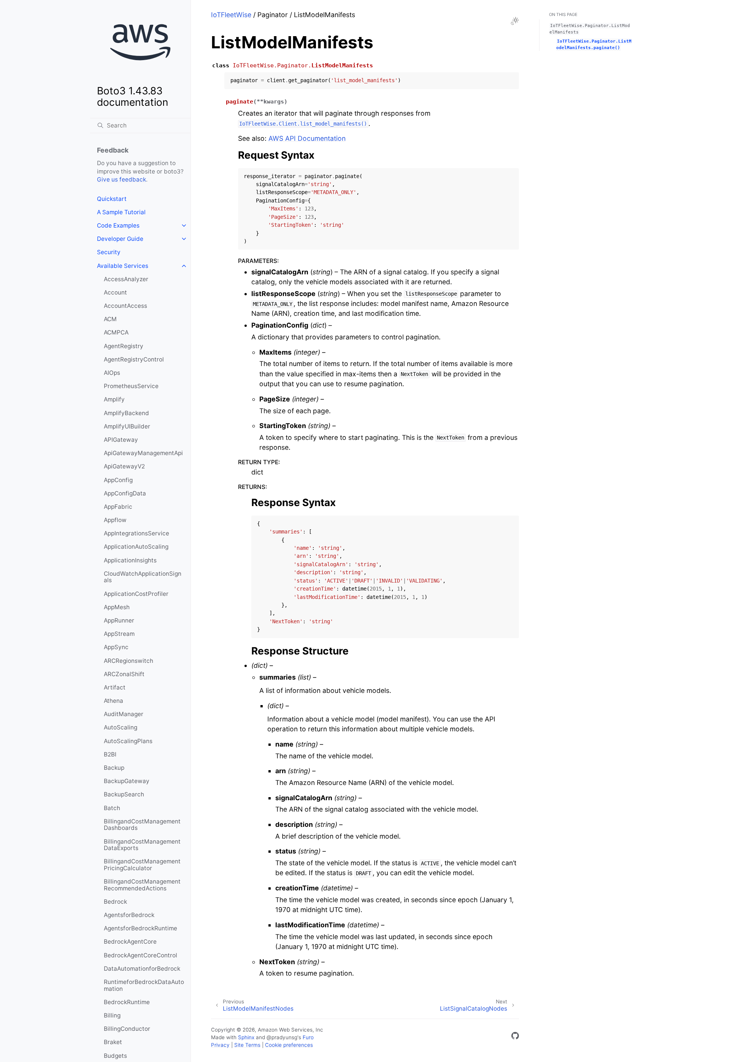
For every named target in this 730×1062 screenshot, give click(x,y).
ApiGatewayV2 (124, 466)
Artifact (114, 687)
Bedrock (115, 901)
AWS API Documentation (307, 138)
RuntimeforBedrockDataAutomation (144, 985)
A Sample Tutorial (121, 212)
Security (109, 252)
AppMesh (117, 607)
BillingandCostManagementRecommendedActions (142, 885)
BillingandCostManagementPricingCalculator (142, 865)
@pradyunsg (282, 1037)
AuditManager (123, 714)
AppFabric (118, 506)
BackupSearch (124, 794)
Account (115, 292)
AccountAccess (125, 305)
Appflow (115, 520)
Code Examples (118, 225)
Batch (112, 808)
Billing (112, 1015)
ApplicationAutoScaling (136, 546)
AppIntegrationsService (136, 533)
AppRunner (119, 620)
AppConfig (118, 480)
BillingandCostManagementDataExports (142, 845)
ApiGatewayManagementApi (143, 453)
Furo (308, 1037)
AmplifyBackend (126, 413)
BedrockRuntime (127, 1002)
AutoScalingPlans (128, 741)
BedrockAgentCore (130, 941)
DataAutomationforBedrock (142, 968)
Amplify (114, 399)
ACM (110, 319)
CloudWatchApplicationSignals (142, 577)
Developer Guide (120, 238)
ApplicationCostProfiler (136, 593)
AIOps (112, 372)
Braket (113, 1042)
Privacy (220, 1045)
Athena (113, 700)
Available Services (122, 265)
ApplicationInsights (130, 560)
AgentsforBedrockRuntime (140, 928)
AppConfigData (125, 493)
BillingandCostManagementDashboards (142, 825)
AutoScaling (120, 727)
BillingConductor (127, 1028)
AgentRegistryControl (134, 359)
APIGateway (121, 439)
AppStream (119, 633)
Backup (114, 767)
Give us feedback (121, 179)
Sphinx (246, 1037)
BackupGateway (126, 781)
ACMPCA (116, 332)
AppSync (116, 647)
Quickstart (112, 198)
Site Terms (247, 1045)
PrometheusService (131, 386)
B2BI (110, 754)
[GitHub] (515, 1037)
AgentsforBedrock (129, 915)
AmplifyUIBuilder (127, 426)
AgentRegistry (123, 346)
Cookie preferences (289, 1045)
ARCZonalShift (124, 674)
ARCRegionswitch (128, 660)
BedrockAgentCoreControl (140, 955)
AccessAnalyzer (126, 279)
